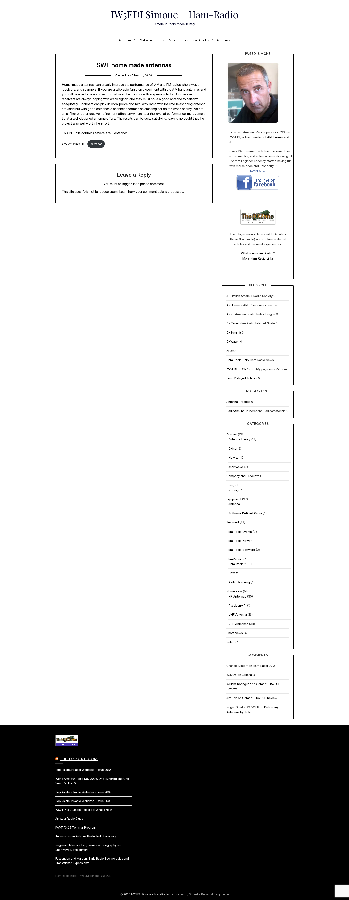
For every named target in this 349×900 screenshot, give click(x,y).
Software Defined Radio (245, 513)
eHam (230, 351)
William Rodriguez (238, 684)
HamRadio (233, 559)
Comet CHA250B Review (259, 698)
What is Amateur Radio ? (258, 253)
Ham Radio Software (240, 550)
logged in (129, 184)
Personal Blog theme (215, 894)
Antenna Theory (239, 439)
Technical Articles (196, 40)
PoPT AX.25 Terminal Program (75, 827)
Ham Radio (168, 40)
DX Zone (232, 323)
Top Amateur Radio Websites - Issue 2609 (83, 792)
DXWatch (232, 341)
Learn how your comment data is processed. (151, 191)
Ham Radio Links (262, 258)
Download (96, 143)
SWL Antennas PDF (73, 143)
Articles (231, 434)
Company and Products (242, 476)
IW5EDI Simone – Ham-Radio (174, 14)
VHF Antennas (238, 624)
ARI (228, 296)
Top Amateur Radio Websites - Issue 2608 (83, 801)
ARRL (233, 142)
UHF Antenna (237, 614)
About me (126, 40)
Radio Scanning (239, 582)
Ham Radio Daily (237, 360)
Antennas (223, 40)
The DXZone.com (79, 759)
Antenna (234, 504)
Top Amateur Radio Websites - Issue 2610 (83, 769)
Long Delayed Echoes (241, 378)
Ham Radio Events (239, 532)
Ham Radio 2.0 (238, 564)
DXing (232, 448)
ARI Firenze (275, 137)
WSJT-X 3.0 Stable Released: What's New (83, 809)
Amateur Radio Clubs (69, 818)
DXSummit (233, 332)
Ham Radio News (238, 541)
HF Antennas (237, 596)
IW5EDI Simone (258, 171)
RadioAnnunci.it (237, 411)
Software (146, 40)
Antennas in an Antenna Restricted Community (85, 836)
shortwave (235, 467)
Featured (232, 522)
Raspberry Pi (237, 605)
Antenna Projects (238, 402)
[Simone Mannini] (258, 192)
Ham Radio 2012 (264, 666)
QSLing (233, 490)
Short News (234, 633)
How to (233, 457)
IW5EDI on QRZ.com (240, 369)
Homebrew (234, 591)
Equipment (233, 499)
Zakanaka (248, 675)
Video (230, 642)
